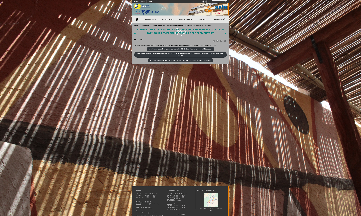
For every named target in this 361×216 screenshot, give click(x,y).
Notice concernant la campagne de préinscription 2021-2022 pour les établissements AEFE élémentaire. (180, 60)
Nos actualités (220, 19)
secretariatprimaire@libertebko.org (146, 213)
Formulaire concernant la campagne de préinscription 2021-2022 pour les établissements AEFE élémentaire (180, 49)
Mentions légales (180, 214)
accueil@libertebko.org (152, 204)
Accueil (137, 19)
